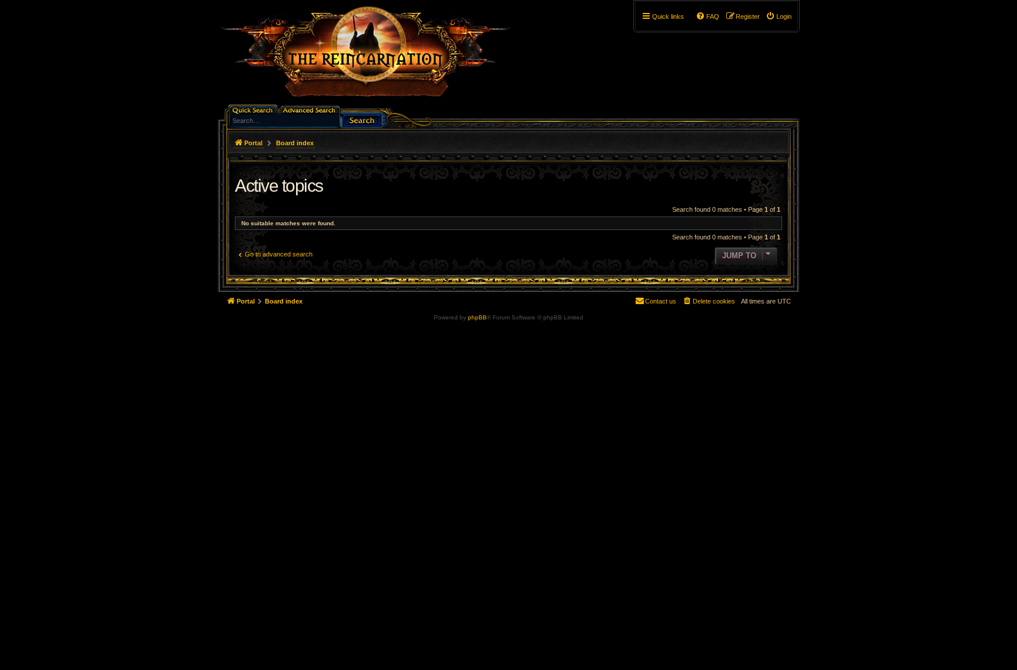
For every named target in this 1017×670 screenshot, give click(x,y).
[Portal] (371, 56)
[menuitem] (779, 16)
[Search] (362, 119)
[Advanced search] (311, 109)
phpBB (477, 317)
